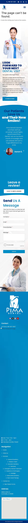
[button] (24, 7)
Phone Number (7, 227)
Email (5, 222)
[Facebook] (18, 2)
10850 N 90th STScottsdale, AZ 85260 (7, 493)
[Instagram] (21, 2)
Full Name (6, 217)
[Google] (23, 2)
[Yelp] (26, 2)
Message (6, 232)
